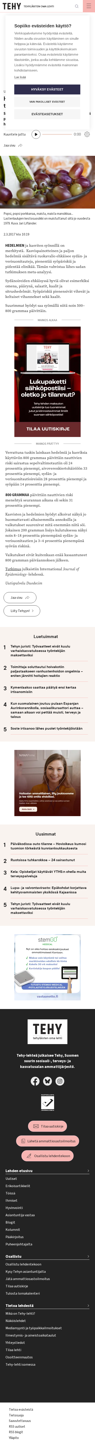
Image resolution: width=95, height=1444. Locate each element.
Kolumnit (13, 1229)
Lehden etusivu (19, 1171)
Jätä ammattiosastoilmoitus (28, 1278)
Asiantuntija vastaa (20, 1215)
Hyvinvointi (14, 1207)
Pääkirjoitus (15, 1237)
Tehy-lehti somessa (20, 1364)
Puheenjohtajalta (19, 1244)
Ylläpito (14, 1438)
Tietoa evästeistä (21, 1409)
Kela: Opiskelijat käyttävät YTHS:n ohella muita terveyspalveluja (48, 874)
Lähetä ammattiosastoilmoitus (51, 1141)
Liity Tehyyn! (20, 610)
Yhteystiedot (15, 1342)
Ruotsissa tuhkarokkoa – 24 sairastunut (43, 860)
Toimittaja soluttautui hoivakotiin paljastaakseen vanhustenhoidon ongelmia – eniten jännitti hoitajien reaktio (47, 671)
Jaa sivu (9, 145)
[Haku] (76, 6)
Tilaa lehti (13, 1350)
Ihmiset (11, 1200)
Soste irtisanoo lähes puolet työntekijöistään (46, 728)
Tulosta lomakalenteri (23, 1293)
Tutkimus (13, 569)
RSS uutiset (17, 1426)
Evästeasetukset (47, 114)
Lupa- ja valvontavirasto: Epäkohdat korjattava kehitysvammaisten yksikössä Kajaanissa (49, 890)
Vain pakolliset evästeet (47, 101)
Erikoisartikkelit (18, 1186)
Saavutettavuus (20, 1421)
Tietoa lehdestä (20, 1305)
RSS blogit (16, 1432)
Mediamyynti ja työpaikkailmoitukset (34, 1328)
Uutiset (11, 1178)
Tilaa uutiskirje (52, 1126)
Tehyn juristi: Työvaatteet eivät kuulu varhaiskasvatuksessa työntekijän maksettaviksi (40, 650)
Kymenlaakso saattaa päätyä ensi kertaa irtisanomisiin (43, 689)
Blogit (10, 1222)
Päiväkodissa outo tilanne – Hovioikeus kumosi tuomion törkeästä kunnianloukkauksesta (48, 846)
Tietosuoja (16, 1415)
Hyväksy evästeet (47, 89)
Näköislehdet (16, 1320)
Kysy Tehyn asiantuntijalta (26, 1271)
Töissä (10, 1193)
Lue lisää (20, 77)
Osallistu (13, 1256)
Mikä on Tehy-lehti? (20, 1313)
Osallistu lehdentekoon (52, 1156)
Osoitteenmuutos (19, 1357)
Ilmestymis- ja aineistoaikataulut (31, 1335)
